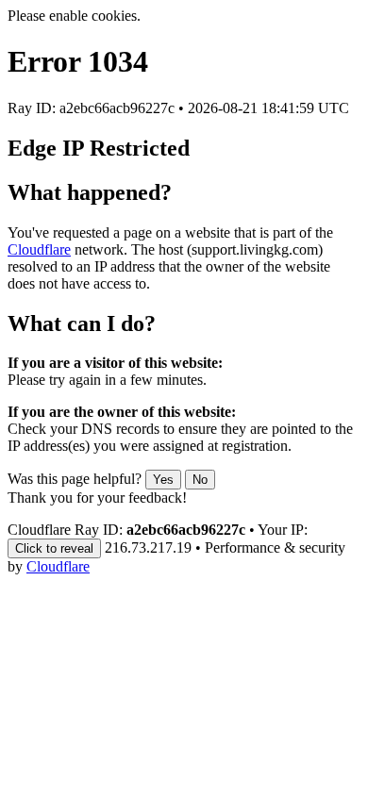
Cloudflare (39, 249)
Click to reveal (54, 548)
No (200, 480)
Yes (163, 480)
